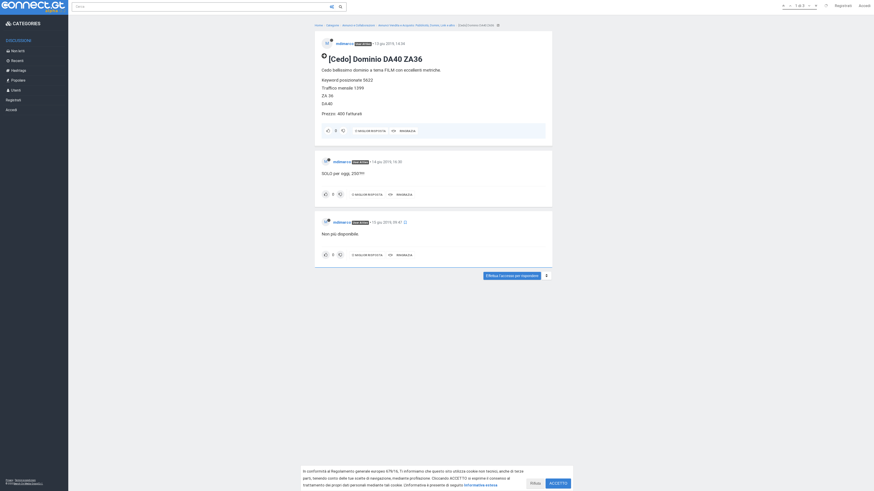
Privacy (9, 480)
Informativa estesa (480, 485)
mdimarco (345, 43)
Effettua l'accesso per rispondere (512, 276)
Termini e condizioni (25, 480)
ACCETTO (558, 483)
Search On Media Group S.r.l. (28, 483)
